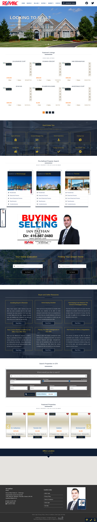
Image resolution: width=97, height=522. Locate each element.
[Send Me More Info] (30, 69)
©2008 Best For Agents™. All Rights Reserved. (45, 517)
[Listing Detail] (30, 63)
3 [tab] (50, 44)
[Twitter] (92, 4)
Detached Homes (14, 195)
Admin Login (47, 493)
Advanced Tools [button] (70, 3)
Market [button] (50, 3)
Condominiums (14, 204)
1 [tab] (45, 44)
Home (23, 3)
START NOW (14, 38)
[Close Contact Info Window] (5, 209)
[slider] (43, 381)
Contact (58, 3)
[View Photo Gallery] (30, 75)
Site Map (46, 505)
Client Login (47, 502)
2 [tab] (48, 44)
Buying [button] (43, 3)
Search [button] (29, 3)
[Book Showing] (30, 66)
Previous (6, 27)
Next (91, 27)
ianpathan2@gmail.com (11, 498)
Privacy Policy (47, 496)
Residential (13, 192)
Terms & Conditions (48, 499)
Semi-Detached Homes (16, 198)
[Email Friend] (30, 72)
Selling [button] (36, 3)
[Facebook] (86, 4)
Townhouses (13, 201)
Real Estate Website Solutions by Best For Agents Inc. (46, 519)
